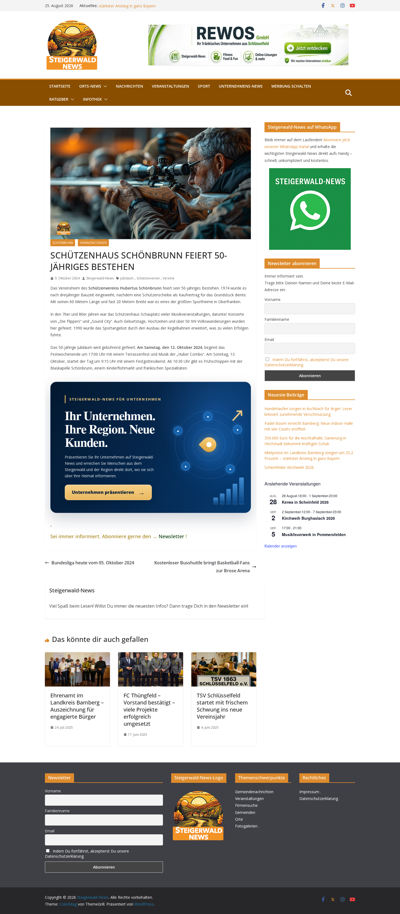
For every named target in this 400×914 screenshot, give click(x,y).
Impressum (309, 791)
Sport (204, 86)
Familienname (276, 319)
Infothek (92, 99)
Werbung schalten (291, 86)
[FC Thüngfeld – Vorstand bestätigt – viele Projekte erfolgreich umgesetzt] (150, 656)
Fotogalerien (246, 826)
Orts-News (90, 86)
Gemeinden (245, 812)
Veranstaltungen (170, 86)
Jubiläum (127, 278)
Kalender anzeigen (280, 546)
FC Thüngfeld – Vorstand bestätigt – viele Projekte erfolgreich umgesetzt (149, 709)
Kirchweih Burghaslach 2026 (308, 518)
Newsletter (171, 536)
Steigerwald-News (100, 278)
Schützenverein (148, 278)
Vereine (168, 278)
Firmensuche (246, 805)
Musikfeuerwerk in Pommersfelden (314, 534)
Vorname (272, 299)
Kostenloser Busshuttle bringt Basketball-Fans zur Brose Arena (202, 567)
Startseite (59, 86)
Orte (239, 819)
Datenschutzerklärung (318, 798)
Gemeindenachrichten (254, 791)
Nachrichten (129, 86)
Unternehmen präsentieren (108, 492)
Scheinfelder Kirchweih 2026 (289, 467)
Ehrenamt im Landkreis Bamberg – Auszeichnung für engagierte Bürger (77, 706)
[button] (104, 86)
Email (269, 339)
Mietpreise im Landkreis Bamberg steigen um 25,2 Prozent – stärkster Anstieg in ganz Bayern (152, 8)
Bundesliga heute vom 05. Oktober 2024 (92, 563)
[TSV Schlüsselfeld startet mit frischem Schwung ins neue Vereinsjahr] (223, 656)
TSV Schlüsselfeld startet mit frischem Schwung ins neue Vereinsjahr (222, 706)
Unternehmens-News (241, 86)
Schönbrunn (63, 243)
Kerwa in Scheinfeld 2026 (305, 502)
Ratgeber (58, 99)
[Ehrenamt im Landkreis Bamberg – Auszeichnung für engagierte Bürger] (77, 656)
